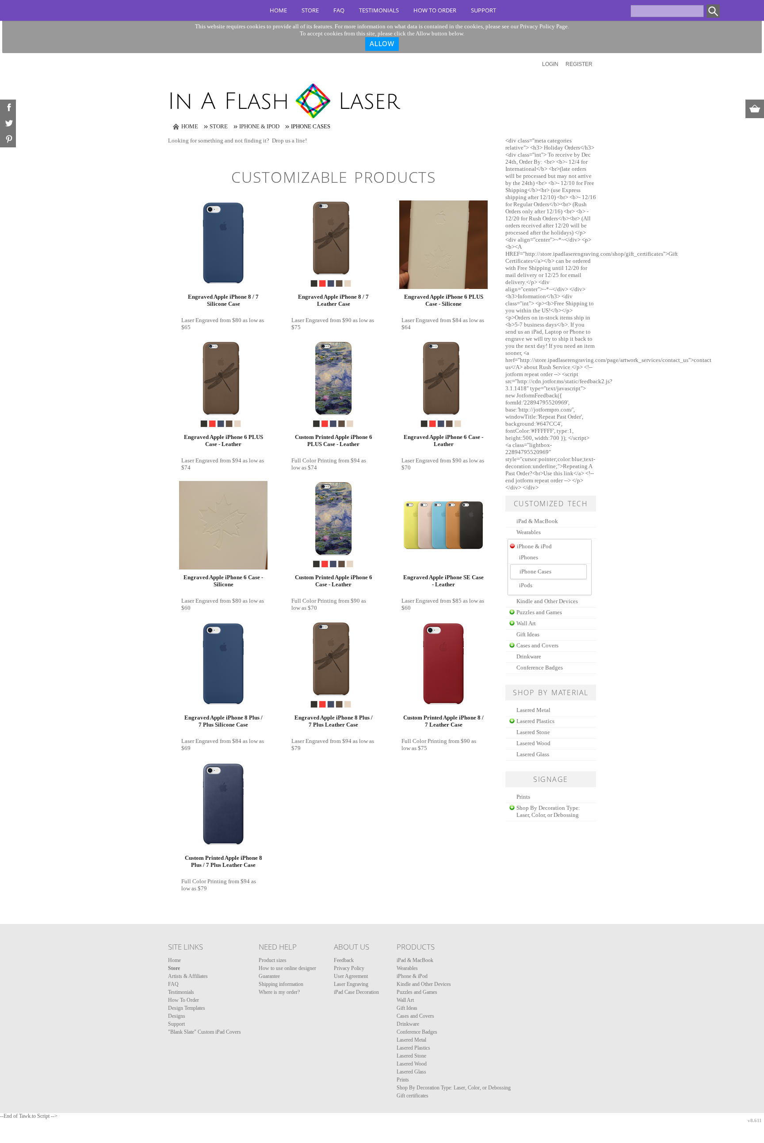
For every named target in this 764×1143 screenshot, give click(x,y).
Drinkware (528, 656)
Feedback (344, 960)
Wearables (528, 532)
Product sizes (272, 960)
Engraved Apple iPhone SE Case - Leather (443, 581)
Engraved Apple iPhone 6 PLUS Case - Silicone (443, 300)
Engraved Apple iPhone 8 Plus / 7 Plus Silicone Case (223, 721)
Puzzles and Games (539, 612)
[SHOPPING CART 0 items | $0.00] (754, 109)
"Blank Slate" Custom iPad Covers (204, 1032)
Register (578, 64)
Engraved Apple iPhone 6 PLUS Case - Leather (223, 440)
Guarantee (269, 976)
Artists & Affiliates (188, 976)
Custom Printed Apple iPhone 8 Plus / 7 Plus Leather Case (223, 861)
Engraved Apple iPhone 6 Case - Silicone (223, 581)
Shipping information (281, 984)
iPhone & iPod (259, 126)
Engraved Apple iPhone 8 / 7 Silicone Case (223, 300)
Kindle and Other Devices (547, 601)
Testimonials (379, 10)
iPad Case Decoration (356, 992)
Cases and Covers (537, 645)
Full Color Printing (314, 460)
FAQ (338, 10)
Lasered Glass (532, 754)
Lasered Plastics (535, 721)
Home (278, 10)
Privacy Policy (349, 968)
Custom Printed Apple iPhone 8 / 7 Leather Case (443, 721)
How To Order (434, 10)
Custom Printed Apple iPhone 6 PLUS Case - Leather (333, 440)
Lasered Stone (533, 732)
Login (550, 64)
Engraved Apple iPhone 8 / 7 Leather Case (333, 300)
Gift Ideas (527, 634)
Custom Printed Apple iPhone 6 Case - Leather (333, 581)
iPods (525, 585)
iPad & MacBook (537, 521)
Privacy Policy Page (544, 26)
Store (310, 10)
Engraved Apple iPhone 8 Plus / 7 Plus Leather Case (333, 721)
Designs (176, 1016)
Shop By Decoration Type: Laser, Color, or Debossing (548, 811)
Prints (523, 796)
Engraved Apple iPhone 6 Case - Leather (443, 440)
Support (483, 10)
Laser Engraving (351, 984)
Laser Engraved (199, 320)
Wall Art (526, 623)
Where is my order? (279, 992)
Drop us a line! (289, 140)
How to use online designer (287, 968)
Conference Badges (539, 667)
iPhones (528, 557)
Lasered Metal (533, 710)
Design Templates (186, 1008)
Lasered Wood (533, 743)
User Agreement (351, 976)
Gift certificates (412, 1096)
